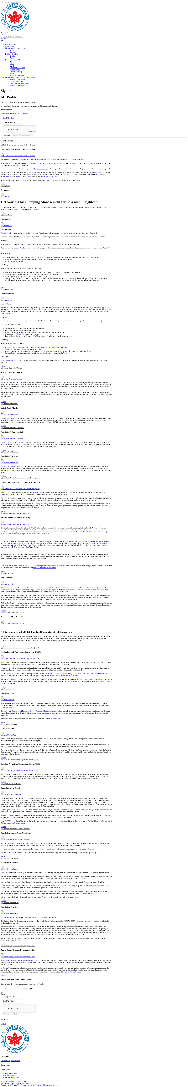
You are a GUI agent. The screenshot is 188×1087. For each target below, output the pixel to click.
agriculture (28, 545)
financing (62, 163)
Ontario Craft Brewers (8, 466)
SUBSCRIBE (28, 989)
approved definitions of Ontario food (54, 347)
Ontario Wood (6, 233)
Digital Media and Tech (81, 674)
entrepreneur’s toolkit (96, 172)
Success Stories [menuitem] (15, 70)
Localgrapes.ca (19, 823)
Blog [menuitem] (11, 62)
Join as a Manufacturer (8, 113)
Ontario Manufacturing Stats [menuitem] (19, 83)
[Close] (2, 992)
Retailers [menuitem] (13, 56)
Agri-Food (49, 674)
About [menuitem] (12, 64)
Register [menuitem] (12, 50)
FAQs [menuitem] (12, 66)
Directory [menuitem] (13, 52)
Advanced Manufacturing (63, 674)
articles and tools (34, 172)
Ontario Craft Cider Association (12, 442)
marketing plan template (49, 176)
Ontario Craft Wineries (8, 418)
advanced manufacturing (97, 543)
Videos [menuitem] (12, 73)
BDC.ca (11, 180)
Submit (15, 1014)
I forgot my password (25, 135)
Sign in (15, 135)
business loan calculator (23, 176)
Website (3, 184)
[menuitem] (11, 44)
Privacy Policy (21, 1081)
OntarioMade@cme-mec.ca (10, 1061)
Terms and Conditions (8, 1081)
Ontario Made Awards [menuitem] (17, 68)
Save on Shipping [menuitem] (16, 72)
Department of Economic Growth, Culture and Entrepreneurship (34, 711)
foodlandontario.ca (10, 360)
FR (2, 34)
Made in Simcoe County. (72, 972)
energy (10, 545)
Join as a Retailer (22, 113)
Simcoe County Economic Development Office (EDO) (23, 960)
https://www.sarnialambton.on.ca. (44, 568)
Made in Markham (54, 719)
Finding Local (21, 334)
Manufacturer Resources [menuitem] (18, 85)
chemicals (17, 545)
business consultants (41, 169)
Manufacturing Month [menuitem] (17, 79)
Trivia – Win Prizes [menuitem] (16, 81)
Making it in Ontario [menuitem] (17, 75)
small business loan (39, 163)
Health (92, 674)
